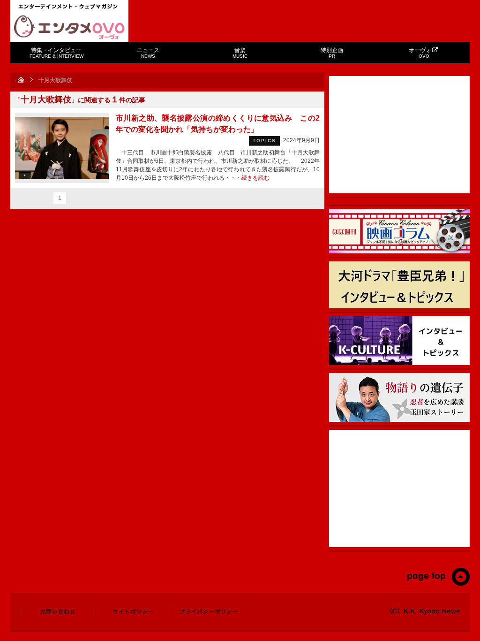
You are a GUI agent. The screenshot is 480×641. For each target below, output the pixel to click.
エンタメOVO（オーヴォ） (69, 27)
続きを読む (255, 178)
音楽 (240, 53)
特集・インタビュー (56, 53)
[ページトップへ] (438, 583)
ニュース (148, 53)
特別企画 (332, 53)
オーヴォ (420, 53)
